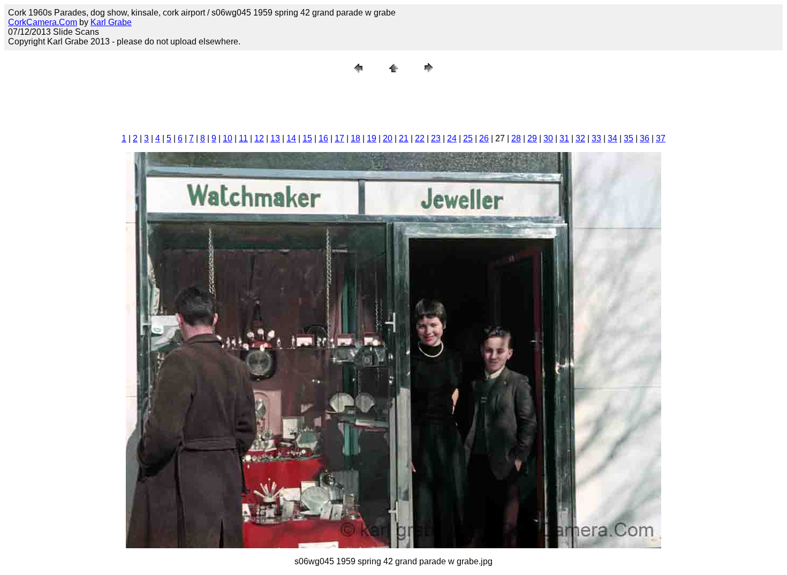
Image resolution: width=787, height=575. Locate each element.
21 (403, 138)
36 (644, 138)
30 (548, 138)
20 (387, 138)
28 (516, 138)
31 (564, 138)
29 (532, 138)
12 (259, 138)
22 (420, 138)
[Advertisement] (393, 101)
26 (484, 138)
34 (612, 138)
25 (468, 138)
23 (436, 138)
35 (628, 138)
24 (452, 138)
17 (339, 138)
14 (291, 138)
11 (243, 138)
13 (275, 138)
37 (660, 138)
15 (307, 138)
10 (227, 138)
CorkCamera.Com (42, 22)
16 (323, 138)
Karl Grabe (111, 22)
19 (371, 138)
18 (355, 138)
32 (580, 138)
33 (596, 138)
